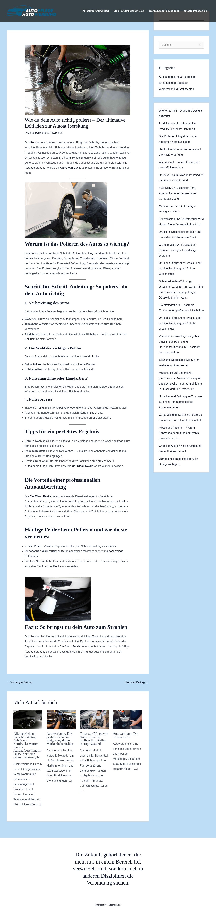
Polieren (35, 142)
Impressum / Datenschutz (108, 904)
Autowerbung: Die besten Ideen (125, 735)
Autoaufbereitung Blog (95, 10)
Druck (93, 412)
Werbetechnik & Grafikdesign (176, 89)
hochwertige (116, 551)
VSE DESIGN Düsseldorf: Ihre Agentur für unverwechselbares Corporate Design (177, 193)
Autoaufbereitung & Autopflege (44, 132)
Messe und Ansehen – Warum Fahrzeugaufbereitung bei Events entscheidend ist (179, 433)
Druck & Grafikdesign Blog (129, 10)
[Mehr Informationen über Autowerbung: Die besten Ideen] (127, 719)
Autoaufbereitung (83, 253)
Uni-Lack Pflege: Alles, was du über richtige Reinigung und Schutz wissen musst (180, 268)
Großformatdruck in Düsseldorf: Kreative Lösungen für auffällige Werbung (178, 250)
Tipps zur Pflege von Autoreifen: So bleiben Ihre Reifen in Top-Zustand (94, 739)
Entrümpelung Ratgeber (173, 82)
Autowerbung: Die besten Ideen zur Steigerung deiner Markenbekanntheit (60, 739)
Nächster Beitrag (136, 682)
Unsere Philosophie (195, 10)
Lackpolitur (121, 501)
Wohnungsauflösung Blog (164, 10)
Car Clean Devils (71, 167)
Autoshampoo (71, 319)
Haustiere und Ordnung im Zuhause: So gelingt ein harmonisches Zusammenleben (180, 402)
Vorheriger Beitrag (19, 682)
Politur (29, 339)
